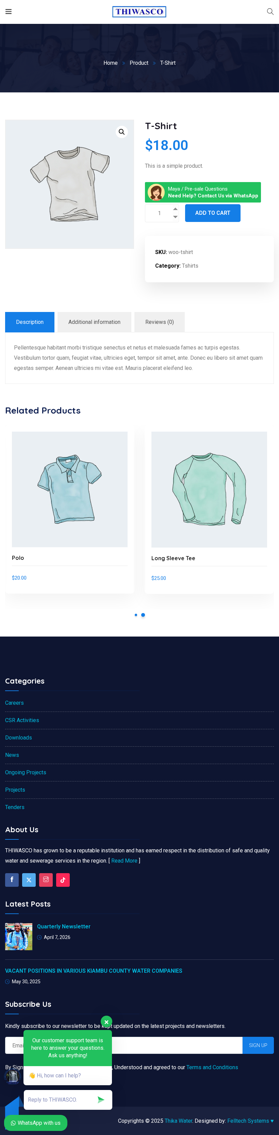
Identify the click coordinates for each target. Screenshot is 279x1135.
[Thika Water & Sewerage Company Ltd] (139, 12)
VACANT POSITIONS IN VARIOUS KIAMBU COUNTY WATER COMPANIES (93, 971)
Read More (124, 860)
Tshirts (190, 266)
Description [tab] (30, 322)
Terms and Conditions (211, 1067)
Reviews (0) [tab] (159, 322)
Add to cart (212, 213)
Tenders (14, 807)
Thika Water (178, 1121)
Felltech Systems (250, 1121)
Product (139, 63)
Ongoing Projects (25, 772)
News (12, 755)
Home (110, 63)
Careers (14, 703)
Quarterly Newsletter (64, 926)
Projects (15, 790)
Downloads (18, 737)
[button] (122, 132)
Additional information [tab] (94, 322)
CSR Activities (22, 720)
